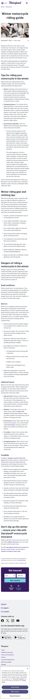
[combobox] (5, 576)
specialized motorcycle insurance (16, 547)
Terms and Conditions (18, 679)
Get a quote (15, 580)
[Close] (27, 668)
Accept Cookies (15, 687)
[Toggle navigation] (26, 3)
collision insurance (13, 542)
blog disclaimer (22, 560)
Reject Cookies (15, 691)
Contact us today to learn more (10, 551)
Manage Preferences (15, 696)
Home (2, 6)
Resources (9, 6)
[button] (28, 41)
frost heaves (11, 425)
